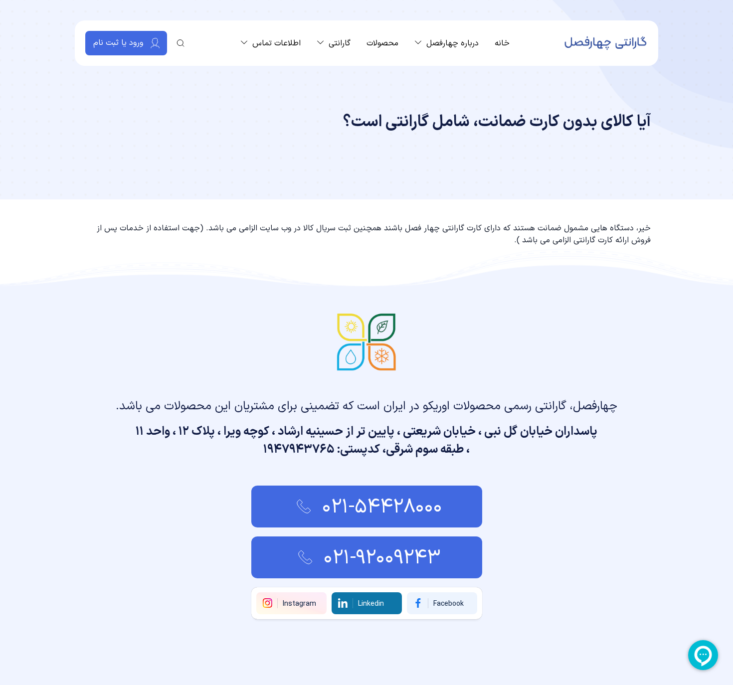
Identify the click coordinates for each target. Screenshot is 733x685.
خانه (502, 43)
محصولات (382, 43)
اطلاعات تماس (276, 43)
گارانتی (340, 43)
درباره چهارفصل (452, 43)
